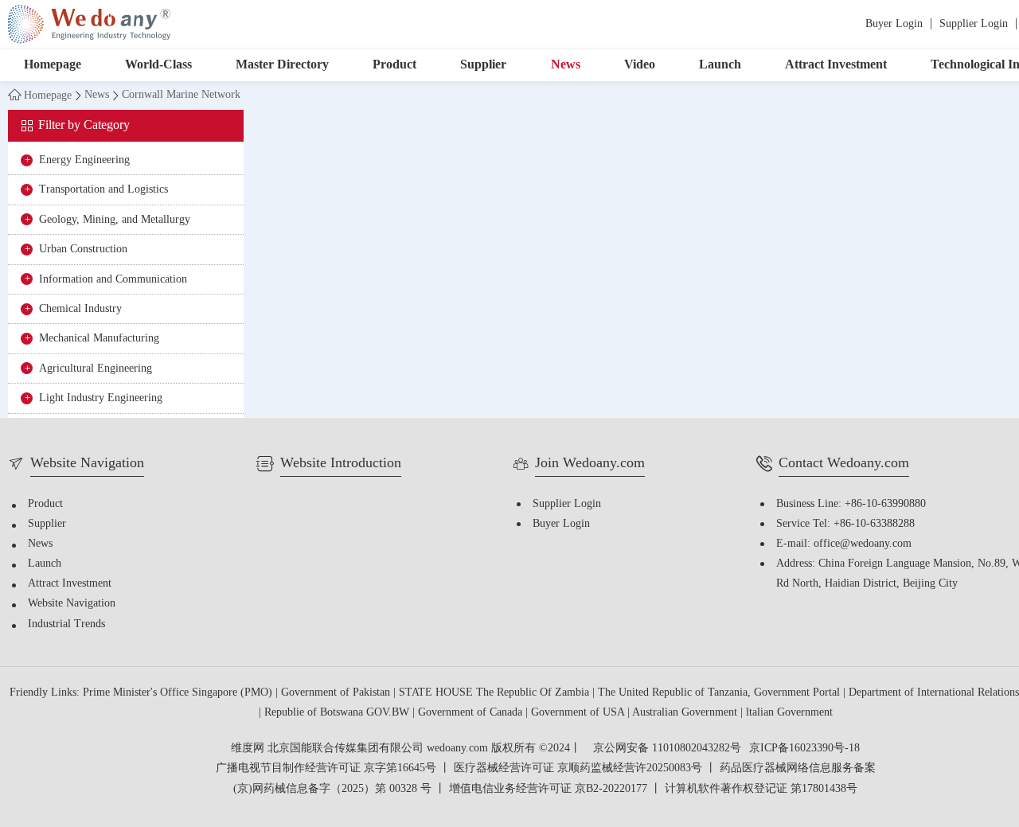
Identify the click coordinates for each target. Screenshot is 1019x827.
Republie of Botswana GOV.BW (338, 713)
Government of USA (579, 713)
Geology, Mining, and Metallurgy (114, 220)
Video (639, 65)
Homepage (52, 65)
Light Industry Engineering (100, 398)
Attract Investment (836, 65)
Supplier (483, 65)
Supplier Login (973, 24)
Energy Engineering (84, 160)
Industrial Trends (66, 624)
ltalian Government (789, 713)
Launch (720, 65)
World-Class (158, 65)
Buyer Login (894, 24)
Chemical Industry (80, 309)
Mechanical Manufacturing (99, 339)
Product (394, 65)
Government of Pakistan (337, 693)
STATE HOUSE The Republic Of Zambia (495, 693)
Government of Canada (471, 713)
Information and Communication (113, 280)
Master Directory (282, 65)
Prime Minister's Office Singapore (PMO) (179, 693)
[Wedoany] (89, 24)
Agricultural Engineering (95, 369)
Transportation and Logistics (103, 190)
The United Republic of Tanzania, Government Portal (720, 693)
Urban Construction (83, 250)
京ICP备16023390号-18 (804, 749)
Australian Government (686, 713)
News (565, 65)
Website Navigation (71, 604)
